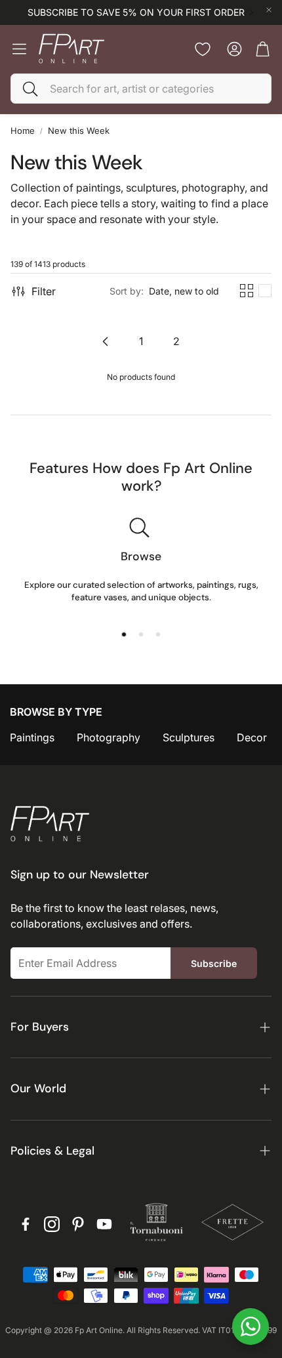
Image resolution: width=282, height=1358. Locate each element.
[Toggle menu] (19, 49)
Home (22, 130)
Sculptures (188, 737)
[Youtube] (104, 1224)
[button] (141, 88)
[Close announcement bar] (269, 10)
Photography (108, 737)
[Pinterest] (78, 1224)
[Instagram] (52, 1224)
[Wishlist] (202, 49)
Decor (252, 737)
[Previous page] (105, 341)
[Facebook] (25, 1224)
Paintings (32, 737)
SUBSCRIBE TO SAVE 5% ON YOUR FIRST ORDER (136, 12)
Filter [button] (43, 291)
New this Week (79, 130)
